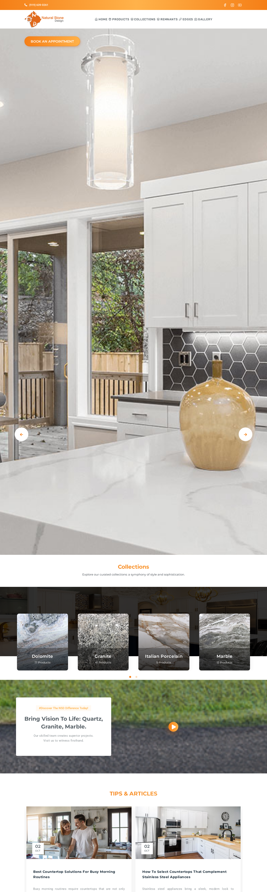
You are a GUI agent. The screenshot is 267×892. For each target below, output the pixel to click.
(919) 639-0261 (38, 4)
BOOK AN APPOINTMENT (52, 41)
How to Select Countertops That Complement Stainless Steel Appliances (184, 874)
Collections (145, 19)
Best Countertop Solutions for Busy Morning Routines (74, 874)
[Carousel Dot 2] (136, 677)
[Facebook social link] (225, 5)
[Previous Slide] (21, 434)
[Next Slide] (245, 434)
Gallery (204, 19)
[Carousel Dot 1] (130, 677)
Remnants (169, 19)
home (102, 19)
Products (120, 19)
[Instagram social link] (232, 5)
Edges (187, 19)
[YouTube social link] (240, 5)
